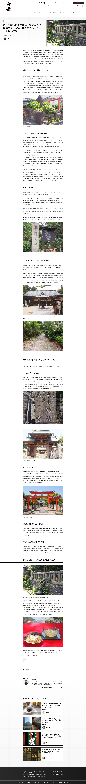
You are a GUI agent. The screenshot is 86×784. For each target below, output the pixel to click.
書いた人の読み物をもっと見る (49, 687)
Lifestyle (63, 5)
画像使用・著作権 (62, 782)
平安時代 (27, 669)
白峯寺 (24, 659)
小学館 (68, 782)
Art (27, 5)
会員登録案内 (78, 2)
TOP (35, 12)
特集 (78, 5)
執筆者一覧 (29, 782)
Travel (57, 5)
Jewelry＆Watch (40, 5)
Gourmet (45, 12)
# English (50, 2)
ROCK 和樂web (40, 12)
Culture (32, 5)
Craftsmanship (71, 5)
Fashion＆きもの (49, 5)
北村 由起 (34, 679)
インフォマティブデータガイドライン (49, 782)
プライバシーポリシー (37, 782)
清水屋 (24, 661)
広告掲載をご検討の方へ (21, 782)
